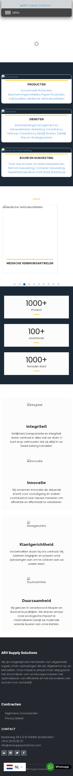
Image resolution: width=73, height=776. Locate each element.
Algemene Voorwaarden (21, 713)
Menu (16, 13)
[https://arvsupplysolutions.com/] (26, 5)
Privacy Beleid (14, 718)
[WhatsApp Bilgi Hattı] (59, 767)
